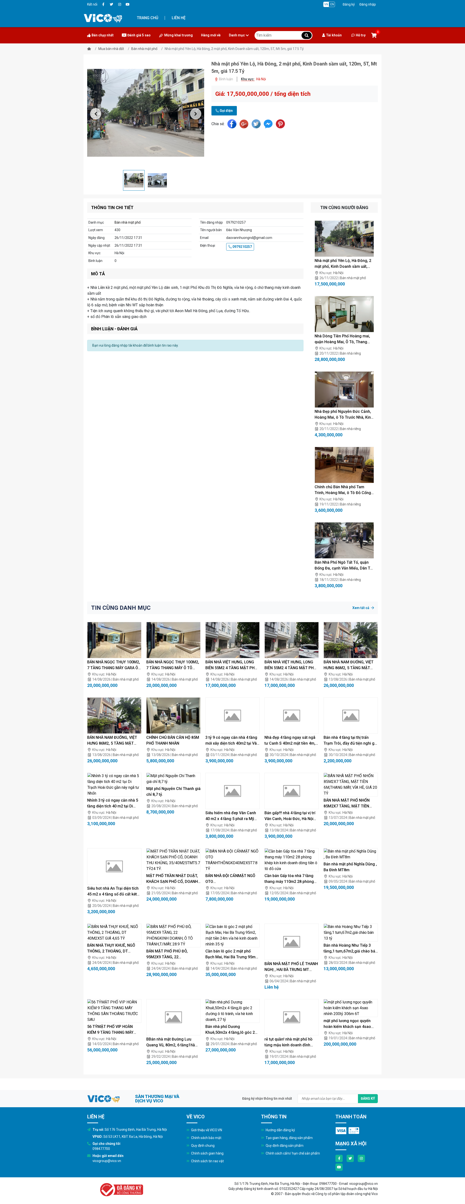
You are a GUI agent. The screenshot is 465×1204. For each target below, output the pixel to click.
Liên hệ (179, 18)
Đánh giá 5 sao (139, 35)
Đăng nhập (367, 4)
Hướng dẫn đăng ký (280, 1130)
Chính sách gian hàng (207, 1153)
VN (326, 4)
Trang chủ (147, 18)
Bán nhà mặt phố (144, 49)
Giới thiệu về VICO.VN (206, 1130)
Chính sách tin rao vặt (207, 1161)
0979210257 (242, 247)
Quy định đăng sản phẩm (284, 1145)
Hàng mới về (211, 35)
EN (332, 4)
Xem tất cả (361, 608)
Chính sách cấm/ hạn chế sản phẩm (292, 1153)
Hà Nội (338, 273)
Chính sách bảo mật (205, 1138)
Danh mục (237, 35)
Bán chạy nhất (103, 35)
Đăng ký (349, 4)
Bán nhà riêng (350, 353)
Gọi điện (226, 111)
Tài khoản (334, 35)
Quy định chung (202, 1145)
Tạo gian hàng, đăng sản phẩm (289, 1138)
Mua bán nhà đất (111, 49)
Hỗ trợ (360, 35)
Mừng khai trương (178, 35)
